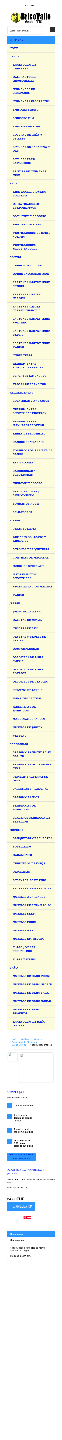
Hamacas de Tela (27, 698)
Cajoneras (21, 872)
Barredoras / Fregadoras (24, 473)
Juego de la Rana (27, 611)
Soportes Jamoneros (29, 376)
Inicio (14, 1039)
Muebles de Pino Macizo (32, 905)
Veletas (19, 736)
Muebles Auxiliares (29, 897)
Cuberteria (22, 355)
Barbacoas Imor (26, 797)
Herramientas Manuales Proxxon (28, 423)
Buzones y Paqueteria (31, 549)
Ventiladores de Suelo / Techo (32, 235)
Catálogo (25, 1039)
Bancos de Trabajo (28, 442)
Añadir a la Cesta (22, 1206)
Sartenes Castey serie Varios (31, 345)
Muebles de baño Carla (32, 1001)
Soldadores (22, 512)
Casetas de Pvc (25, 628)
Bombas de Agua (26, 504)
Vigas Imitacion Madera (32, 586)
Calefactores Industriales (24, 79)
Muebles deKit (24, 914)
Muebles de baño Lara (31, 993)
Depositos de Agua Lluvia (28, 659)
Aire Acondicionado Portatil (29, 193)
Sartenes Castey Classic (27, 296)
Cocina (15, 257)
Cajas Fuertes (24, 529)
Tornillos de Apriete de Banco (32, 452)
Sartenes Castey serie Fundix (31, 284)
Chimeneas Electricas (31, 101)
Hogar (15, 520)
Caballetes (22, 855)
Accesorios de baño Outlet (29, 1023)
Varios (18, 595)
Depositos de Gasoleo (30, 681)
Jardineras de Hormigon (24, 708)
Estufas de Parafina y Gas (31, 149)
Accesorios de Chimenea (24, 66)
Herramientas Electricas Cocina (28, 365)
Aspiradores (23, 462)
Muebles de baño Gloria (32, 984)
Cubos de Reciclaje (28, 566)
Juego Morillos (19, 1044)
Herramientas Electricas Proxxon (29, 411)
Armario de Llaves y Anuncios (29, 539)
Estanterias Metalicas (32, 888)
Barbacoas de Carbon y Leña (32, 766)
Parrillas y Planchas (30, 789)
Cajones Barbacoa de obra (30, 778)
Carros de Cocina (27, 265)
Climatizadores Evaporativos (26, 206)
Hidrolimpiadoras (27, 483)
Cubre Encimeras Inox (31, 274)
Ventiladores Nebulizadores (25, 247)
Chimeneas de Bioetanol (24, 91)
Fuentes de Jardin (28, 690)
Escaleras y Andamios (31, 401)
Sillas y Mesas (24, 959)
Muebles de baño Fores (31, 976)
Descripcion (16, 1233)
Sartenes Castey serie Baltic (31, 333)
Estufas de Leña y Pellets (27, 136)
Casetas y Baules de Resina (29, 638)
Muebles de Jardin (27, 727)
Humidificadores (27, 224)
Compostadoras (26, 649)
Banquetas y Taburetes (32, 838)
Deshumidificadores (29, 216)
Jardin (15, 603)
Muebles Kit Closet (28, 939)
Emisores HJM (23, 118)
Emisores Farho (25, 110)
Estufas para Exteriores (24, 161)
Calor (15, 56)
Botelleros (22, 846)
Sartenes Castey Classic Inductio (27, 308)
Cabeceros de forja (29, 863)
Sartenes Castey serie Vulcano (31, 320)
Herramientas (21, 392)
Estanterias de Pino (29, 880)
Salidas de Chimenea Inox (30, 173)
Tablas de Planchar (29, 384)
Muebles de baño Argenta (26, 1011)
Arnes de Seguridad (29, 433)
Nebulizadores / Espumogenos (26, 493)
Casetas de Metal (27, 620)
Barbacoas (19, 744)
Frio (13, 183)
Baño (14, 968)
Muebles (16, 830)
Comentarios (17, 1239)
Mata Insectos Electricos (25, 576)
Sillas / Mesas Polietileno (24, 949)
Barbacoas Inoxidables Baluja (32, 754)
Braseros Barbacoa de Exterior (31, 819)
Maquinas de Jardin (29, 719)
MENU (19, 40)
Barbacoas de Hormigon (24, 807)
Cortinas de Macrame (31, 557)
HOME (14, 48)
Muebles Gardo (25, 930)
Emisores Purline (27, 126)
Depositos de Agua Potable (28, 671)
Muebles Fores (25, 922)
